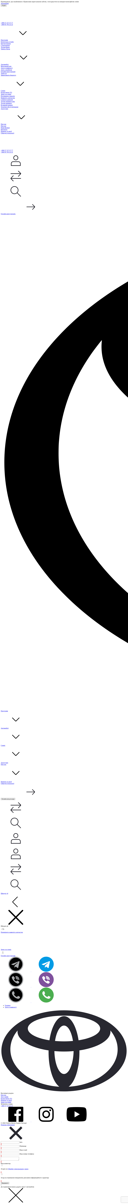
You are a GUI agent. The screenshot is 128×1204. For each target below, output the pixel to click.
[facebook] (16, 1121)
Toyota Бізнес (5, 47)
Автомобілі (4, 64)
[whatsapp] (31, 1002)
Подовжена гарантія (8, 96)
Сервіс (3, 91)
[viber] (31, 986)
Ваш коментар (5, 1163)
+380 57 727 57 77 (7, 23)
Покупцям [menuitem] (4, 711)
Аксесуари (4, 109)
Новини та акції (6, 131)
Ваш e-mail (23, 1150)
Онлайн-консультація (8, 71)
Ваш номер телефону (27, 1154)
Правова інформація (8, 1125)
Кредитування (6, 43)
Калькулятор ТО (6, 92)
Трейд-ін (4, 73)
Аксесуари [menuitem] (4, 763)
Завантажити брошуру (8, 75)
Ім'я (21, 1142)
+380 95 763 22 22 (7, 24)
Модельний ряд (6, 66)
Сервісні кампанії (7, 100)
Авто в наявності (6, 68)
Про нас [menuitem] (3, 764)
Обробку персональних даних (18, 1169)
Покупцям (4, 40)
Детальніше (5, 3)
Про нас (3, 124)
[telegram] (31, 971)
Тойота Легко (5, 49)
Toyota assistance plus (8, 101)
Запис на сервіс (6, 94)
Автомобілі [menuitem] (4, 728)
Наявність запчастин (8, 98)
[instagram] (46, 1121)
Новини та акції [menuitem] (6, 782)
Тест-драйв (4, 1097)
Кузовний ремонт (7, 105)
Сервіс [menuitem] (3, 745)
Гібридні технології (7, 133)
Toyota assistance (6, 103)
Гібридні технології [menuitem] (7, 783)
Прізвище (23, 1146)
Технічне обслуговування (9, 107)
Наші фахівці (5, 128)
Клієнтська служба (7, 42)
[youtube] (77, 1121)
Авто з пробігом (6, 70)
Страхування (5, 45)
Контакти (4, 129)
